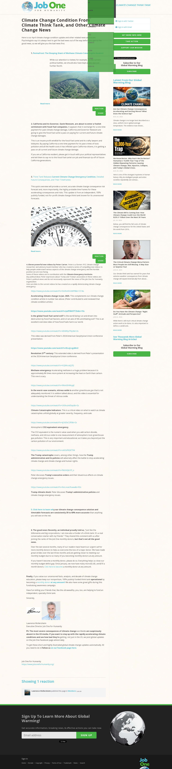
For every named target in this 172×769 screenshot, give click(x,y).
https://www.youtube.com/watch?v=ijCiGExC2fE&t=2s (54, 422)
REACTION (99, 109)
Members (92, 27)
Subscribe (132, 71)
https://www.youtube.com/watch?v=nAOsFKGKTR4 (53, 450)
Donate (30, 763)
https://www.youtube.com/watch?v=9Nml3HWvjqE (52, 385)
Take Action (132, 41)
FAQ (89, 34)
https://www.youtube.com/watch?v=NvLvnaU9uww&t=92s (56, 487)
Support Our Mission (131, 48)
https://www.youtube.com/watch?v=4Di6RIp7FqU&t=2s (54, 331)
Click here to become (53, 566)
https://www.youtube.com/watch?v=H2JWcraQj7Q (52, 365)
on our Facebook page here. (63, 648)
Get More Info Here (132, 35)
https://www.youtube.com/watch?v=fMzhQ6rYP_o (52, 470)
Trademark (68, 763)
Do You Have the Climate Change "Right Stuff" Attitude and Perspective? (130, 312)
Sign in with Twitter (126, 21)
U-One (90, 58)
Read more (45, 103)
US (89, 2)
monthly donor (51, 582)
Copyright (39, 763)
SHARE (100, 113)
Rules (76, 763)
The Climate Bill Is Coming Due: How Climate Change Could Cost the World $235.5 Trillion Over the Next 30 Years (129, 215)
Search (91, 42)
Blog (90, 50)
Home (24, 763)
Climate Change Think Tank (133, 5)
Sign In (91, 66)
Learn (90, 10)
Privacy (47, 763)
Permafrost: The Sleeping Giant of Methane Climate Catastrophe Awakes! (68, 53)
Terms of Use (56, 763)
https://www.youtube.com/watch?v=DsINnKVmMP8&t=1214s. (57, 291)
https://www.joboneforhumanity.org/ (38, 664)
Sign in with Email (125, 27)
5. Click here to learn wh (42, 509)
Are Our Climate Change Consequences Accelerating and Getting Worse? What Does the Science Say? (130, 111)
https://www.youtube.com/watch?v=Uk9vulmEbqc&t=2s (55, 405)
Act (89, 18)
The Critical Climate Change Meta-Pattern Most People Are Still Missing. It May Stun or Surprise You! (131, 264)
